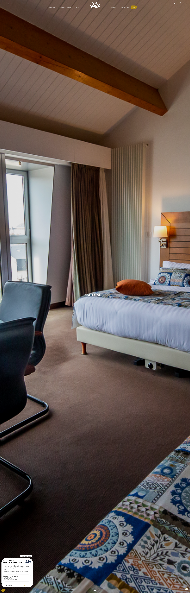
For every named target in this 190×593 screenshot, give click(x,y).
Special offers (125, 7)
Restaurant (61, 7)
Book (134, 7)
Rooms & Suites (51, 7)
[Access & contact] (175, 3)
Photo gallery (8, 2)
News (12, 2)
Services (69, 7)
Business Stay (114, 7)
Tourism (77, 7)
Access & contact (175, 1)
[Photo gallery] (8, 3)
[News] (12, 3)
